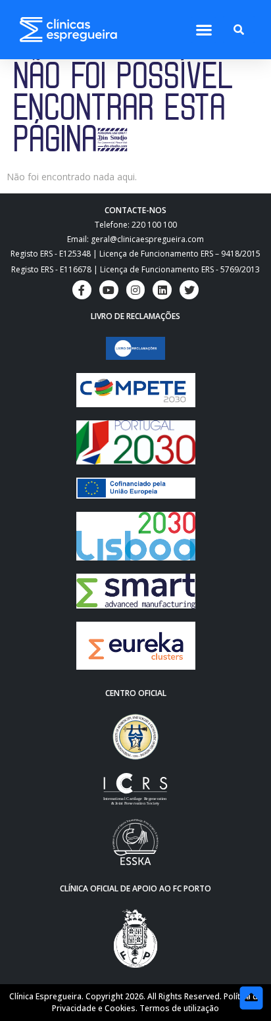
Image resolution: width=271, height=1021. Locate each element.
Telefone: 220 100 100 (136, 224)
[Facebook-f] (81, 289)
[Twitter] (189, 289)
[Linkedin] (162, 289)
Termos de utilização (179, 1008)
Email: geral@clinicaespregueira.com (135, 239)
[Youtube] (108, 289)
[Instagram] (135, 289)
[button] (203, 30)
